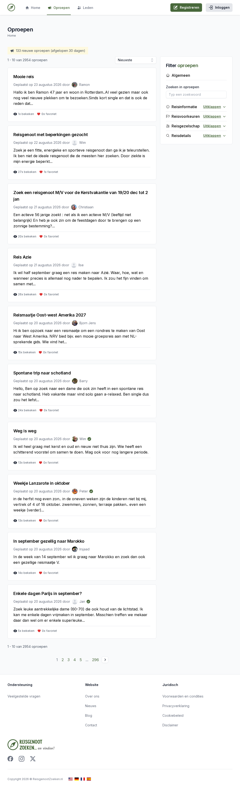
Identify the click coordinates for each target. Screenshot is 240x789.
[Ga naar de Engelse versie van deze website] (70, 779)
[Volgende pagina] (105, 659)
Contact (91, 725)
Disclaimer (170, 725)
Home (35, 8)
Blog (88, 715)
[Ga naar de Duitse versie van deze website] (77, 779)
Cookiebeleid (173, 715)
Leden (88, 8)
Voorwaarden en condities (182, 696)
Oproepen (61, 8)
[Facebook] (10, 759)
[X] (33, 759)
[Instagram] (21, 759)
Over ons (92, 696)
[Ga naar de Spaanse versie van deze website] (89, 779)
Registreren (189, 7)
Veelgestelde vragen (24, 696)
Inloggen (222, 7)
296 (95, 659)
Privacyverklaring (175, 706)
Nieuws (90, 706)
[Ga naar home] (11, 7)
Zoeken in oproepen (182, 87)
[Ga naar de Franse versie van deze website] (83, 779)
